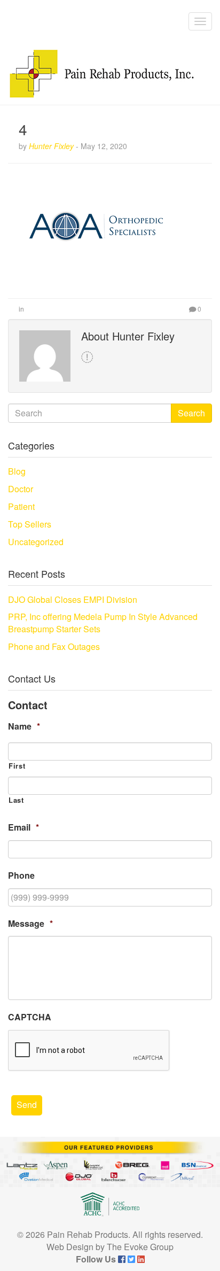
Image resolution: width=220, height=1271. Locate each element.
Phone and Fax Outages (54, 646)
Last (16, 800)
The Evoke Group (140, 1247)
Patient (21, 506)
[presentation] (89, 1051)
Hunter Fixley (51, 146)
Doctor (20, 489)
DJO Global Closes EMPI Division (72, 599)
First (17, 766)
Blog (17, 471)
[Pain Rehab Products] (101, 74)
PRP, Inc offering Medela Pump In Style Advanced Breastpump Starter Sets (103, 622)
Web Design (69, 1247)
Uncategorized (36, 542)
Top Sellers (29, 524)
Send (27, 1104)
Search (191, 413)
